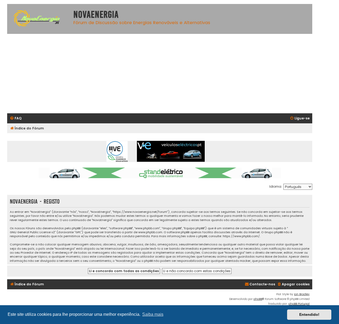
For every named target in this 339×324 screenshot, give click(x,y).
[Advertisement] (159, 74)
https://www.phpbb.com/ (241, 236)
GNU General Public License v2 (32, 232)
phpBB (257, 299)
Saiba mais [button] (152, 314)
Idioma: (275, 186)
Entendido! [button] (309, 314)
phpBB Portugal (299, 304)
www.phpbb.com (150, 232)
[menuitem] (15, 118)
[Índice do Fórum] (38, 19)
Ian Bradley (302, 294)
